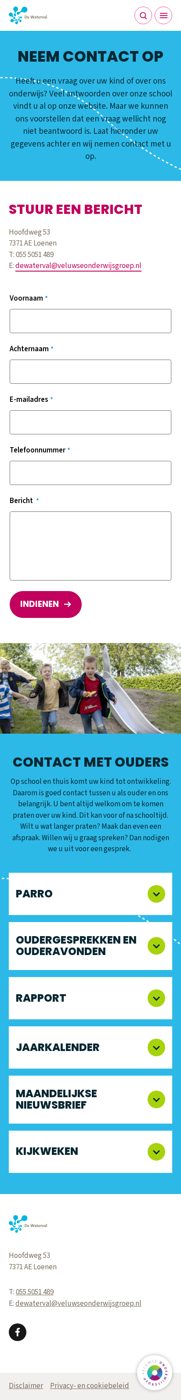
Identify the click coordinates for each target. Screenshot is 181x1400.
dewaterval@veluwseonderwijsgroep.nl (78, 266)
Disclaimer (26, 1386)
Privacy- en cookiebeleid (89, 1386)
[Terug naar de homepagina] (28, 15)
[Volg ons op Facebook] (17, 1332)
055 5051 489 (35, 1292)
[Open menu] (163, 15)
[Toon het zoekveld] (143, 15)
